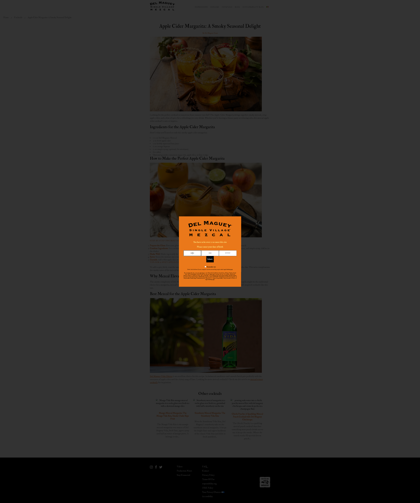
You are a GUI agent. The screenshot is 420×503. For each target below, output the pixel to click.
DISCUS (201, 277)
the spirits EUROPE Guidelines (215, 277)
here (223, 273)
